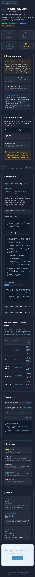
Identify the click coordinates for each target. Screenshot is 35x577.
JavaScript (13, 285)
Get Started (17, 558)
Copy (29, 167)
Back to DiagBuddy (11, 3)
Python (19, 285)
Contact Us (18, 562)
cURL (7, 285)
